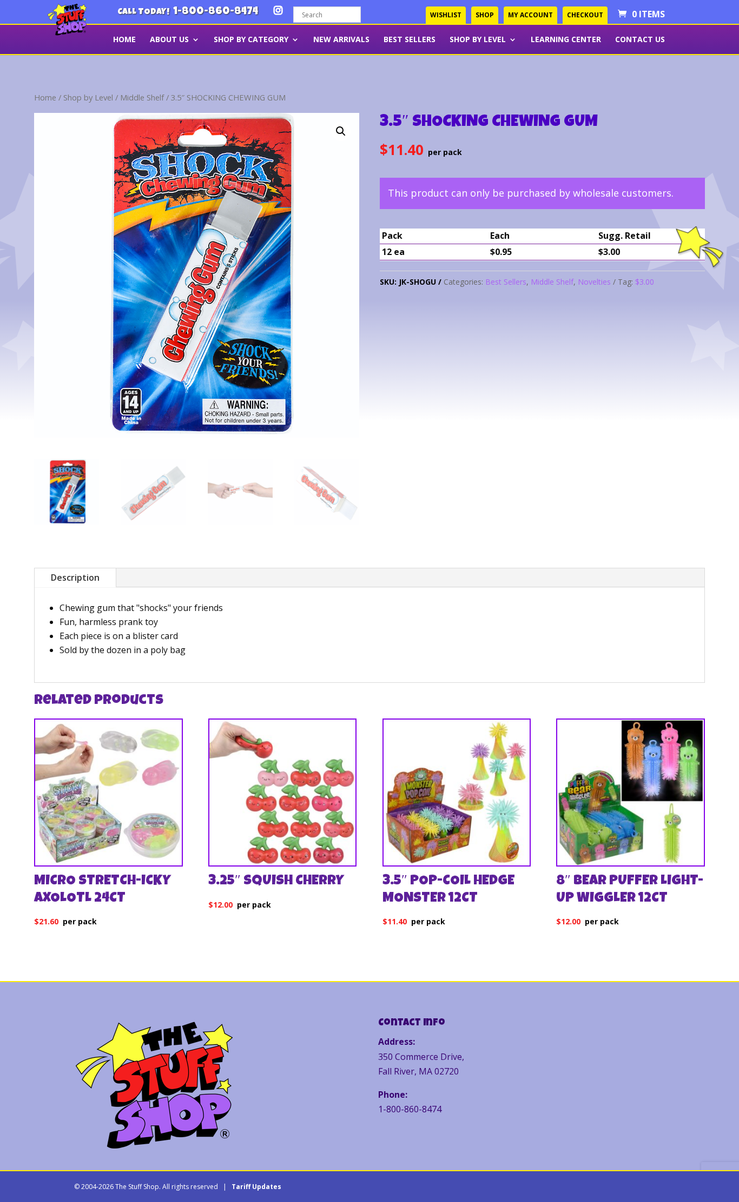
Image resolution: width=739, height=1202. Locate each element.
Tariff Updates (256, 1186)
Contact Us (640, 40)
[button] (341, 131)
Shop (485, 14)
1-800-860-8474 (215, 11)
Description (75, 577)
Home (124, 40)
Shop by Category (251, 40)
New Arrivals (341, 40)
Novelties (594, 282)
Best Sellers (410, 40)
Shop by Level (478, 40)
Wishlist (445, 14)
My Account (530, 14)
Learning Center (566, 40)
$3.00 (644, 282)
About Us (169, 40)
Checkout (585, 14)
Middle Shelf (142, 97)
